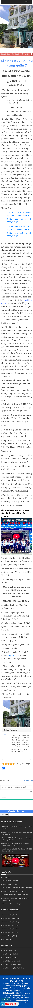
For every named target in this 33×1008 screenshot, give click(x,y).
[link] (16, 713)
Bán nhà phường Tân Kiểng (10, 925)
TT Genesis (6, 877)
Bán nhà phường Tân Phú (10, 932)
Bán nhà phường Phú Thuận (10, 918)
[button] (27, 2)
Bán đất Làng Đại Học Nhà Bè (11, 961)
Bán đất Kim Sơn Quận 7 (10, 957)
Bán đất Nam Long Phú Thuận (11, 964)
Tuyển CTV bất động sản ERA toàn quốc (14, 891)
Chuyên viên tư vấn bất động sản (12, 904)
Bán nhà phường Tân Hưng (10, 922)
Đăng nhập (29, 780)
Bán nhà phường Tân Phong (10, 929)
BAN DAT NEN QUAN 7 (9, 950)
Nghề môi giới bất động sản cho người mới (15, 894)
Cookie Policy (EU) (8, 939)
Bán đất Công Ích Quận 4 (10, 954)
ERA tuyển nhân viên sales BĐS (12, 880)
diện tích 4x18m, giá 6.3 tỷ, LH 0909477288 (19, 232)
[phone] (2, 1004)
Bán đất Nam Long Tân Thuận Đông (13, 968)
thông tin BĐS (12, 655)
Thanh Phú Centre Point (9, 884)
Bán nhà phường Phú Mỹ (10, 915)
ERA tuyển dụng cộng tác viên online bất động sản (17, 887)
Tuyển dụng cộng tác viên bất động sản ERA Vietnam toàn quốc (15, 899)
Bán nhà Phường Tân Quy (10, 936)
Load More (4, 814)
